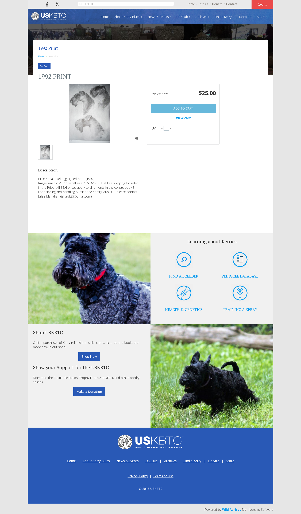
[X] (57, 4)
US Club (151, 461)
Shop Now (89, 356)
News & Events (128, 461)
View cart (183, 118)
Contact (231, 4)
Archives (170, 461)
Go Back (44, 66)
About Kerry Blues (96, 461)
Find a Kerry (192, 461)
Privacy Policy (138, 476)
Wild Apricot (231, 509)
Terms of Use (163, 476)
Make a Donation (89, 391)
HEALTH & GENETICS (184, 309)
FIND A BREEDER (183, 276)
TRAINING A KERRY (240, 309)
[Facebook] (47, 4)
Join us (203, 4)
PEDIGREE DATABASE (240, 276)
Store (230, 461)
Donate (217, 4)
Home (190, 4)
